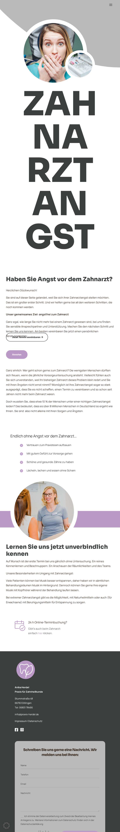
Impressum (21, 721)
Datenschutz (35, 721)
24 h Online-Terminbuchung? (47, 622)
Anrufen (16, 354)
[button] (6, 825)
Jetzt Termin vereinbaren (26, 337)
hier (40, 633)
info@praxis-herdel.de (27, 714)
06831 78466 (26, 707)
